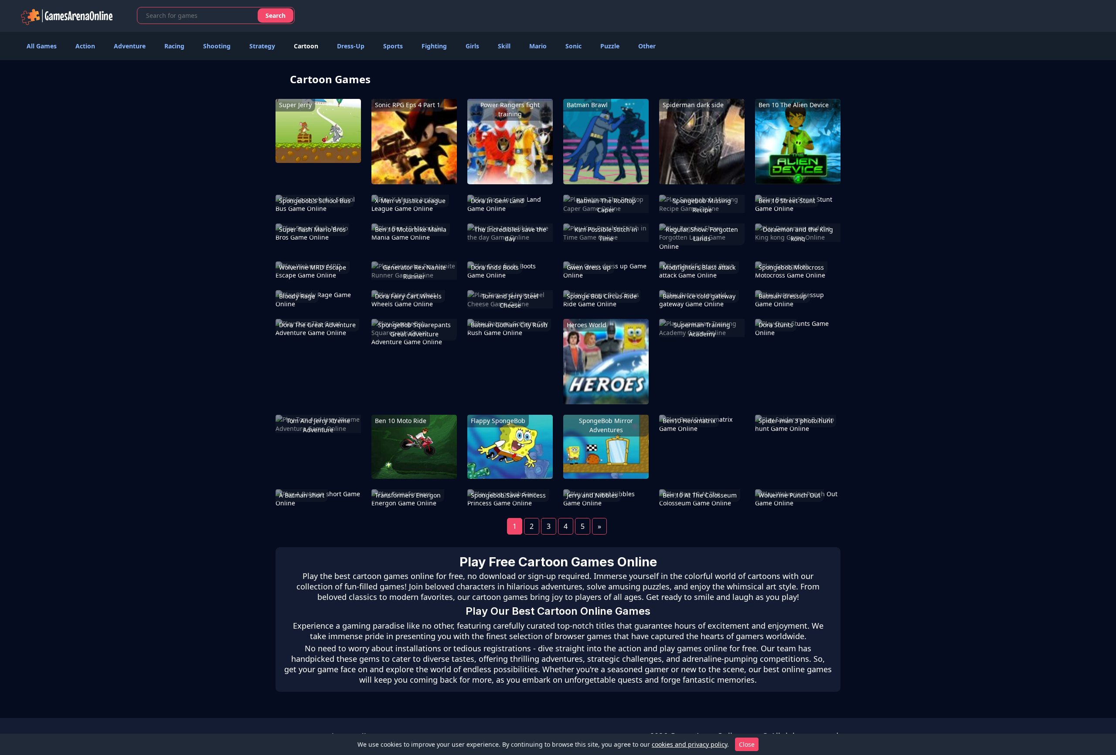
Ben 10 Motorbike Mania (410, 229)
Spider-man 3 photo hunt (796, 420)
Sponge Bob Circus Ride (602, 296)
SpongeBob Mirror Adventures (606, 425)
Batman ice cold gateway (699, 296)
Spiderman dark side (693, 105)
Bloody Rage (297, 296)
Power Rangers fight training (510, 109)
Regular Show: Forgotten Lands (702, 234)
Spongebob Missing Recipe (702, 205)
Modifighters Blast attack (699, 267)
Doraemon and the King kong (798, 234)
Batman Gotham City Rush (509, 325)
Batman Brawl (587, 105)
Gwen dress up (589, 267)
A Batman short (301, 495)
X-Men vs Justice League (410, 200)
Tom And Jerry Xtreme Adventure (318, 425)
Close (747, 744)
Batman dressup (783, 296)
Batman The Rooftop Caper (606, 205)
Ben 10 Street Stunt (787, 200)
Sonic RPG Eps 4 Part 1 (407, 105)
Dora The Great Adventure (317, 325)
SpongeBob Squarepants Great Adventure (414, 329)
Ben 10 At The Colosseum (700, 495)
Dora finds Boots (495, 267)
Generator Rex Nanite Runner (414, 272)
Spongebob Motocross (791, 267)
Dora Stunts (776, 325)
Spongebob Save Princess (508, 495)
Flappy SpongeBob (498, 420)
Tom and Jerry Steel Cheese (510, 300)
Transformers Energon (408, 495)
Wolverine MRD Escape (312, 267)
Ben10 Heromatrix (689, 420)
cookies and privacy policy (689, 744)
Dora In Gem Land (497, 200)
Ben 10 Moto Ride (400, 420)
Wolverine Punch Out (789, 495)
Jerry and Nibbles (592, 495)
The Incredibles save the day (510, 234)
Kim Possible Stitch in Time (606, 234)
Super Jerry (295, 105)
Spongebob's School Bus (314, 200)
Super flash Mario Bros (312, 229)
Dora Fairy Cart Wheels (408, 296)
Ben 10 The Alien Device (794, 105)
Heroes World (586, 325)
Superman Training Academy (702, 329)
